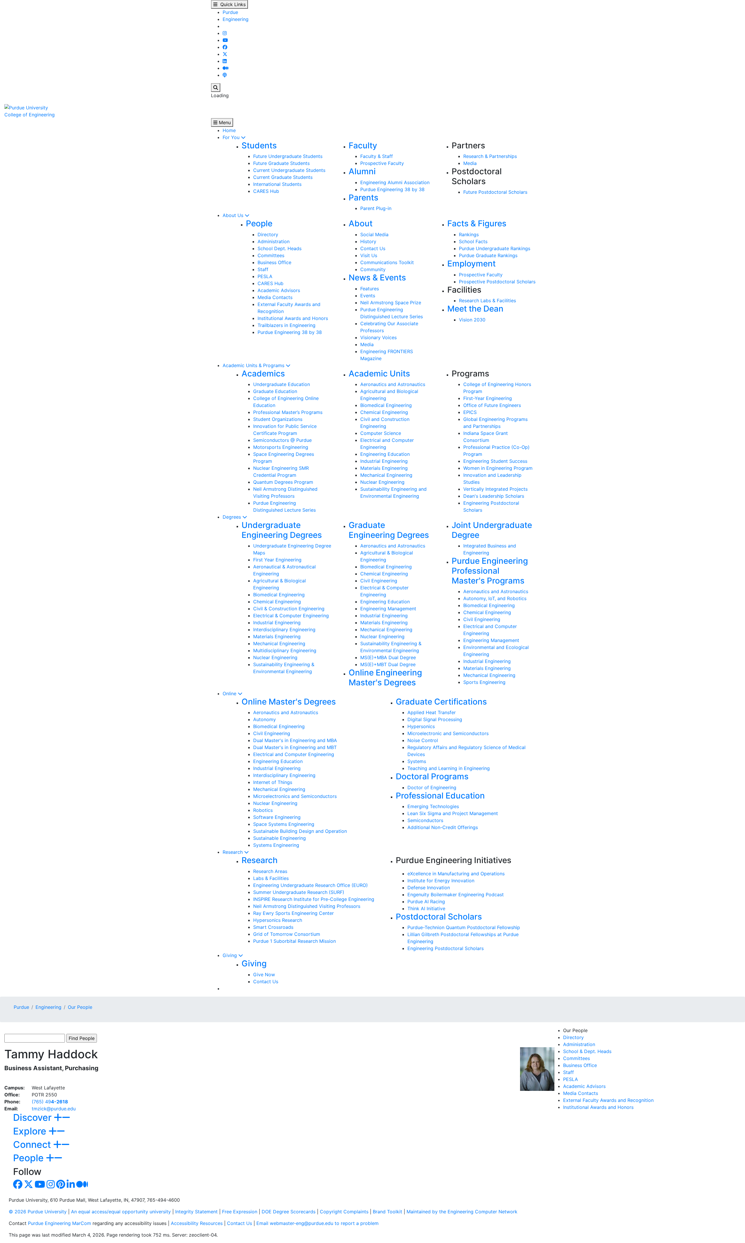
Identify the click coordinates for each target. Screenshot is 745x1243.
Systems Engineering (276, 845)
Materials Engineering (384, 468)
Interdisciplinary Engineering (284, 629)
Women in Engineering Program (498, 468)
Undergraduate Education (281, 384)
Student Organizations (277, 419)
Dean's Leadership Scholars (493, 496)
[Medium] (225, 68)
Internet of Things (272, 782)
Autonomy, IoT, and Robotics (494, 598)
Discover (33, 1117)
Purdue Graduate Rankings (488, 255)
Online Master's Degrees (289, 702)
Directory (268, 234)
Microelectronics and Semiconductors (295, 796)
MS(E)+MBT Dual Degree (388, 664)
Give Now (264, 974)
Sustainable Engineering (279, 838)
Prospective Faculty (382, 163)
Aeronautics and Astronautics (392, 384)
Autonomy (264, 719)
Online (230, 693)
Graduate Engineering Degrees (389, 530)
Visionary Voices (378, 337)
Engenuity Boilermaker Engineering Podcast (455, 894)
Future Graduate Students (281, 163)
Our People (80, 1007)
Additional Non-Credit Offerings (442, 827)
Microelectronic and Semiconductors (448, 733)
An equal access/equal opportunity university (121, 1211)
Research (233, 852)
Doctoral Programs (432, 776)
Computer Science (380, 433)
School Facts (473, 241)
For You (232, 137)
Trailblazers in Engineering (286, 325)
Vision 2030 (472, 320)
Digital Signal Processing (434, 719)
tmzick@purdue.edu (54, 1109)
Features (369, 288)
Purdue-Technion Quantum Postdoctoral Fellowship (463, 927)
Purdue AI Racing (426, 901)
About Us (234, 215)
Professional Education (440, 796)
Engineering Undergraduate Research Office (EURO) (310, 885)
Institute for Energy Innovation (440, 880)
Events (367, 295)
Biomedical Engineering (386, 405)
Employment (471, 263)
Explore (31, 1131)
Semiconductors (425, 820)
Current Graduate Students (283, 177)
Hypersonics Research (277, 920)
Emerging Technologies (433, 806)
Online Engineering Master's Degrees (385, 677)
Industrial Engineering (384, 461)
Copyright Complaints (344, 1211)
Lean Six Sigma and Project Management (452, 813)
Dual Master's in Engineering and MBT (295, 747)
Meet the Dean (475, 309)
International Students (277, 184)
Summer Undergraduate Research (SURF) (298, 892)
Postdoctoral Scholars (439, 917)
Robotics (263, 810)
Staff (263, 269)
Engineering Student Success (495, 461)
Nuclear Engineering (382, 482)
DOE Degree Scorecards (288, 1211)
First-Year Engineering (487, 398)
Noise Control (422, 740)
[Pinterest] (60, 1186)
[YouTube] (225, 40)
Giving (230, 955)
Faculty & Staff (376, 156)
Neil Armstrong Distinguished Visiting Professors (306, 906)
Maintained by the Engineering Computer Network (462, 1211)
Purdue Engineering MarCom (59, 1223)
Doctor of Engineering (431, 787)
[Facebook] (225, 47)
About (360, 223)
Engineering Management (388, 608)
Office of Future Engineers (492, 405)
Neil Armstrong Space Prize (390, 302)
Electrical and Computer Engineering (293, 754)
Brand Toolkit (387, 1211)
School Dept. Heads (279, 248)
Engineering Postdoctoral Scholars (445, 948)
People (259, 223)
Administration (274, 241)
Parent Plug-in (375, 208)
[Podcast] (225, 75)
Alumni (362, 171)
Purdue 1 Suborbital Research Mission (294, 941)
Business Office (274, 262)
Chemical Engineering (384, 412)
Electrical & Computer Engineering (291, 615)
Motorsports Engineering (280, 447)
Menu (224, 122)
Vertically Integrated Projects (495, 489)
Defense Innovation (428, 887)
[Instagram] (225, 33)
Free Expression (239, 1211)
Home (229, 130)
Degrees (232, 517)
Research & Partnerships (490, 156)
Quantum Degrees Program (283, 482)
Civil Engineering (378, 581)
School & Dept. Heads (587, 1051)
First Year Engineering (277, 560)
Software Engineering (277, 817)
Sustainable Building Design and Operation (300, 831)
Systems (416, 761)
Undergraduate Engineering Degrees (282, 530)
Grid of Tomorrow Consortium (286, 934)
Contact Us (372, 248)
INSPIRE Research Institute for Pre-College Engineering (313, 899)
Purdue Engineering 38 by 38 (392, 189)
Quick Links (231, 4)
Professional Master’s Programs (287, 412)
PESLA (265, 276)
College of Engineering (29, 115)
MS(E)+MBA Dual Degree (388, 657)
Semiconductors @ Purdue (282, 440)
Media (470, 163)
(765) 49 (50, 1102)
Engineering (236, 19)
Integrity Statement (196, 1211)
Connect (33, 1144)
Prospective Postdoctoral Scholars (497, 281)
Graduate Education (275, 391)
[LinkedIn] (225, 61)
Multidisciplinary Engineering (284, 650)
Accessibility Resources (197, 1223)
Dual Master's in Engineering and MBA (295, 740)
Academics (263, 373)
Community (373, 269)
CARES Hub (266, 191)
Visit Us (368, 255)
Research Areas (270, 871)
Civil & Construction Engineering (288, 608)
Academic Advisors (279, 290)
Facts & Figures (476, 223)
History (368, 241)
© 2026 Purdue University (38, 1211)
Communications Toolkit (387, 262)
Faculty (363, 145)
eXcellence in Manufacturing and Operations (456, 873)
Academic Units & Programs (254, 365)
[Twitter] (225, 54)
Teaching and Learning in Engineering (448, 768)
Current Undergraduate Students (289, 170)
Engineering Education (385, 454)
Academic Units (379, 373)
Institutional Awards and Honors (293, 318)
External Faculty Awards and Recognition (608, 1100)
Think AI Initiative (426, 908)
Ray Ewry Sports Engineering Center (293, 913)
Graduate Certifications (441, 702)
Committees (271, 255)
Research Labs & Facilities (487, 300)
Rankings (469, 234)
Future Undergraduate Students (287, 156)
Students (259, 145)
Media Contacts (275, 297)
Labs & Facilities (271, 878)
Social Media (374, 234)
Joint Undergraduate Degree (492, 530)
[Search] (215, 87)
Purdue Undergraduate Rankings (494, 248)
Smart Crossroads (273, 927)
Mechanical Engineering (386, 475)
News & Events (377, 277)
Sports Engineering (484, 682)
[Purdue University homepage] (26, 107)
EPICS (470, 412)
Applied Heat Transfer (431, 712)
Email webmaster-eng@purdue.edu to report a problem (317, 1223)
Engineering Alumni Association (395, 182)
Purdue (230, 12)
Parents (363, 197)
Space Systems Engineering (283, 824)
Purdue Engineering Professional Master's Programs (490, 570)
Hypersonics (421, 726)
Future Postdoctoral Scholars (495, 192)
